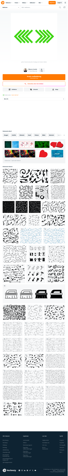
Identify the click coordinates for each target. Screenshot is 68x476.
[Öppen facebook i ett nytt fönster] (19, 470)
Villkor (53, 470)
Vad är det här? (14, 95)
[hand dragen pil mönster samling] (14, 312)
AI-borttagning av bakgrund (8, 459)
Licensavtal (26, 440)
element (22, 135)
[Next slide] (61, 135)
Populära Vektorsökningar (27, 448)
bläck (43, 135)
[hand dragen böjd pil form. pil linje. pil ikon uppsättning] (13, 329)
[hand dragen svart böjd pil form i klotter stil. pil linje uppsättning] (54, 312)
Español (60, 442)
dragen (6, 135)
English (60, 440)
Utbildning (6, 450)
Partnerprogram (27, 445)
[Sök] (60, 7)
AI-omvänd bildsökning (6, 455)
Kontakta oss (45, 442)
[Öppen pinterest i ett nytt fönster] (27, 470)
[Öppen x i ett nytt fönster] (32, 470)
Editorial (32, 2)
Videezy (5, 445)
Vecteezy (5, 442)
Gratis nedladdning (34, 77)
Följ (42, 71)
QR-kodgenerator (7, 462)
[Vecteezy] (2, 2)
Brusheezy (5, 440)
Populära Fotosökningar (27, 452)
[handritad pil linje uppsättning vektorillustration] (31, 236)
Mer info (6, 99)
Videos (24, 2)
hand (29, 135)
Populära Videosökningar (27, 455)
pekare (37, 135)
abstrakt (51, 135)
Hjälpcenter (45, 440)
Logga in (59, 2)
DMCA (24, 442)
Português (61, 445)
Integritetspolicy (60, 470)
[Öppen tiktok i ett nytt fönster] (30, 470)
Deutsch (60, 447)
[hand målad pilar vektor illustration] (13, 409)
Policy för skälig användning (56, 471)
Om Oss (44, 445)
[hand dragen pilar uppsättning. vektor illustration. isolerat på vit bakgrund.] (34, 220)
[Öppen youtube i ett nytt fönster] (35, 470)
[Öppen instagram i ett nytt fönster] (22, 470)
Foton (16, 2)
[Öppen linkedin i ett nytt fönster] (24, 470)
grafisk (14, 135)
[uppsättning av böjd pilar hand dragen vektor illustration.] (35, 312)
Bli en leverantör (44, 448)
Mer (40, 2)
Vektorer (8, 2)
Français (60, 450)
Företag (5, 447)
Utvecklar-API (6, 452)
